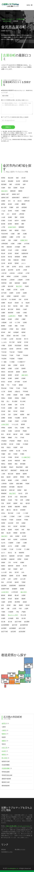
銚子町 (25, 418)
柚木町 (17, 582)
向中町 (15, 562)
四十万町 (12, 342)
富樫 (21, 434)
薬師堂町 (4, 576)
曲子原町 (23, 533)
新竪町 (18, 372)
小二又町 (17, 322)
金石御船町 (12, 628)
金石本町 (10, 270)
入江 (8, 214)
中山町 (3, 457)
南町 (2, 608)
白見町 (17, 368)
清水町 (11, 349)
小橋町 (24, 319)
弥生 (2, 582)
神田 (10, 283)
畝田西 (24, 221)
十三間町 (12, 362)
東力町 (9, 434)
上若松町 (12, 280)
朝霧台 (3, 615)
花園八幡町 (19, 484)
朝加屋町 (10, 181)
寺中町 (26, 342)
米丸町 (10, 599)
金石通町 (26, 622)
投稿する (8, 127)
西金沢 (11, 467)
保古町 (15, 526)
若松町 (25, 602)
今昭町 (24, 211)
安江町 (18, 576)
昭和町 (3, 368)
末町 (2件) (25, 375)
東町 (25, 490)
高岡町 (28, 395)
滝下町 (22, 405)
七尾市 (4, 727)
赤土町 (24, 178)
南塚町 (27, 556)
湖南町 (3, 319)
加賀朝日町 (25, 253)
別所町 (3, 523)
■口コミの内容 (15, 100)
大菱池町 (24, 250)
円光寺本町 (4, 234)
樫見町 (24, 260)
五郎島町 (4, 329)
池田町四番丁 (16, 198)
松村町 (15, 539)
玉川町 (3, 415)
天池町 (3, 188)
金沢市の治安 (7, 21)
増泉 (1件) (4, 536)
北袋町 (25, 293)
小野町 (17, 319)
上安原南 (24, 276)
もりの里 (4, 572)
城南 (9, 365)
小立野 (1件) (11, 316)
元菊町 (3, 569)
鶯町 (16, 217)
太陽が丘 (17, 392)
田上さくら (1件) (13, 615)
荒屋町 (15, 188)
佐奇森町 (16, 332)
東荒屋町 (4, 487)
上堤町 (26, 608)
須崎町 (17, 378)
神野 (2, 276)
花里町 (11, 484)
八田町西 (24, 480)
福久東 (28, 503)
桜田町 (24, 332)
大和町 (9, 395)
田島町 (22, 411)
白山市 (5, 751)
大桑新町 (4, 237)
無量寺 (3, 566)
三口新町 (4, 549)
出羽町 (3, 431)
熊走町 (28, 303)
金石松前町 (22, 632)
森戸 (21, 569)
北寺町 (18, 293)
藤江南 (15, 510)
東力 (2, 434)
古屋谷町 (18, 520)
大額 (9, 240)
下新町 (3, 612)
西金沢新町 (19, 467)
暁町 (17, 178)
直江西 (24, 618)
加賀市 (5, 741)
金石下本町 (18, 622)
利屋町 (28, 434)
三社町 (24, 336)
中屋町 (22, 454)
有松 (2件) (4, 191)
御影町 (3, 546)
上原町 (3, 286)
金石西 (28, 267)
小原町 (17, 250)
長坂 (2, 447)
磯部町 (24, 204)
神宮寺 (3, 372)
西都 (2, 385)
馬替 (28, 530)
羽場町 (27, 484)
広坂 (2, 503)
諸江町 (17, 572)
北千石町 (4, 293)
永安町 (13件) (12, 227)
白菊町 (10, 368)
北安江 (24, 296)
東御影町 (4, 493)
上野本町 (21, 214)
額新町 (25, 474)
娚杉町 (18, 566)
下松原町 (4, 359)
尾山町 (3, 253)
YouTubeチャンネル (6, 852)
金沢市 (5, 723)
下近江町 (12, 352)
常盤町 (3, 438)
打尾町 (3, 221)
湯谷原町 (4, 585)
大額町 (15, 240)
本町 (23, 530)
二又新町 (12, 516)
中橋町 (3, 454)
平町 (2, 395)
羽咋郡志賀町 (6, 772)
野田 (17, 618)
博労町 (3, 480)
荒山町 (22, 188)
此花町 (10, 319)
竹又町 (3, 408)
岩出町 (14, 214)
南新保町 (12, 556)
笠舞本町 (16, 260)
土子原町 (24, 421)
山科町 (15, 579)
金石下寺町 (4, 632)
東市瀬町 (12, 487)
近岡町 (3, 418)
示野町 (26, 349)
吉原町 (24, 595)
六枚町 (3, 602)
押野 (24, 247)
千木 (8, 385)
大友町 (3, 240)
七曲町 (3, 461)
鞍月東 (15, 306)
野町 (28, 477)
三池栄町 (10, 612)
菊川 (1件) (19, 286)
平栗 (16, 500)
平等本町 (25, 392)
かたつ (24, 263)
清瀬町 (3, 303)
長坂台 (9, 447)
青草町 (3, 178)
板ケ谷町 (4, 207)
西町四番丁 (14, 470)
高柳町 (10, 405)
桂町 (8, 267)
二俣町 (19, 516)
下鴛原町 (20, 352)
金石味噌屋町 (5, 625)
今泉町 (17, 211)
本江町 (25, 566)
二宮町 (3, 474)
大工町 (3, 392)
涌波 (14, 605)
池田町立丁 (26, 198)
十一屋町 (4, 362)
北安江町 (4, 299)
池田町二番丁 (16, 194)
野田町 (22, 477)
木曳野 (3, 618)
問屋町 (25, 431)
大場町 (13, 244)
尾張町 (17, 253)
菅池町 (3, 378)
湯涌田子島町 (5, 589)
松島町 (17, 536)
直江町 (11, 444)
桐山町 (10, 303)
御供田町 (10, 313)
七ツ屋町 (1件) (26, 457)
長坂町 (15, 447)
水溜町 (17, 546)
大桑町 (11, 237)
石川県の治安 (20, 19)
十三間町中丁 (21, 362)
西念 (17, 329)
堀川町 (3, 530)
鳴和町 (10, 464)
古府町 (25, 322)
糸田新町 (24, 207)
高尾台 (3, 398)
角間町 (25, 257)
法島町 (24, 523)
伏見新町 (23, 510)
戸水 (16, 438)
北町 (2, 296)
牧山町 (9, 533)
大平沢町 (26, 244)
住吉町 (25, 382)
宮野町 (19, 559)
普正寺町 (10, 513)
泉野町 (3, 204)
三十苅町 (4, 339)
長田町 (11, 451)
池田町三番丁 (5, 198)
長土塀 (18, 451)
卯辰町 (22, 217)
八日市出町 (14, 592)
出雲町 (17, 204)
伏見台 (3, 513)
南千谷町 (20, 556)
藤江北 (9, 510)
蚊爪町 (3, 257)
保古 (9, 526)
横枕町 (10, 595)
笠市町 (3, 260)
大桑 (8, 608)
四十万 (26, 339)
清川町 (26, 299)
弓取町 (24, 582)
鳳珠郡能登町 (6, 786)
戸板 (17, 612)
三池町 (18, 543)
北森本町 (16, 296)
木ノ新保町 (12, 299)
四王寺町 (18, 339)
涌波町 (21, 605)
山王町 (11, 339)
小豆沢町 (17, 184)
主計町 (3, 263)
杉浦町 (10, 378)
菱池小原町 (23, 497)
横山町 (17, 595)
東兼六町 (4, 490)
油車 (24, 184)
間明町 (15, 533)
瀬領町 (21, 385)
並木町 (10, 461)
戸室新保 (4, 441)
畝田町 (10, 224)
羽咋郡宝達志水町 (7, 775)
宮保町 (26, 559)
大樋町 (19, 244)
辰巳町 (3, 411)
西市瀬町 (23, 464)
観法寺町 (10, 286)
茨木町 (10, 211)
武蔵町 (22, 562)
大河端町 (17, 247)
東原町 (19, 490)
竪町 (9, 411)
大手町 (18, 237)
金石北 (21, 267)
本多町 (17, 530)
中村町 (15, 454)
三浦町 (25, 543)
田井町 (10, 392)
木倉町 (27, 286)
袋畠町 (25, 507)
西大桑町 (4, 467)
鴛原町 (3, 250)
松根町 (3, 539)
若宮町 (9, 605)
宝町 (16, 405)
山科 (9, 579)
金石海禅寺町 (24, 625)
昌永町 (3, 365)
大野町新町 (4, 244)
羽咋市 (4, 744)
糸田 (17, 207)
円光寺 (24, 230)
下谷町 (11, 355)
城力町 (22, 365)
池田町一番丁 (5, 194)
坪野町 (3, 428)
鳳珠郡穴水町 (6, 782)
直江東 (3, 622)
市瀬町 (11, 207)
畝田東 (3, 224)
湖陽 (16, 326)
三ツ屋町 (26, 549)
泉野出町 (27, 201)
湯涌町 (22, 589)
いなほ (3, 211)
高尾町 (10, 398)
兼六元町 (10, 309)
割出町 (28, 605)
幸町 (9, 332)
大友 (24, 237)
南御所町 (21, 553)
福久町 (3, 507)
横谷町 (3, 595)
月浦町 (10, 421)
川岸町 (27, 280)
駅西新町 (21, 227)
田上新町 (14, 401)
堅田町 (17, 263)
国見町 (17, 303)
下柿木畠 (4, 355)
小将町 (25, 313)
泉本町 (10, 204)
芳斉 (17, 523)
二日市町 (26, 516)
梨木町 (17, 457)
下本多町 (25, 355)
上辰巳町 (20, 273)
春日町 (10, 263)
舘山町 (22, 408)
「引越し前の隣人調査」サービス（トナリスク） (17, 826)
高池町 (15, 395)
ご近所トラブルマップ (7, 19)
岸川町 (15, 290)
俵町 (28, 415)
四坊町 (26, 345)
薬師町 (11, 576)
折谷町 (10, 253)
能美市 (5, 754)
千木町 (14, 385)
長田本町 (4, 451)
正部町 (15, 365)
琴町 (26, 316)
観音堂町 (17, 283)
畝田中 (17, 221)
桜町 (2, 336)
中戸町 (25, 451)
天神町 (10, 431)
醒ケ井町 (16, 336)
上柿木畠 (12, 273)
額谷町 (9, 477)
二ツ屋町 (4, 516)
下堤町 (18, 355)
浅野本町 (25, 181)
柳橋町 (25, 576)
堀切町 (10, 530)
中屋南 (10, 457)
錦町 (27, 467)
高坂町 (24, 398)
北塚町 (11, 293)
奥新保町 (9, 247)
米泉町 (3, 599)
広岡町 (28, 500)
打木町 (10, 221)
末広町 (17, 375)
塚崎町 (3, 421)
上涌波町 (20, 280)
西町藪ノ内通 (24, 470)
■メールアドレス (14, 117)
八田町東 (4, 484)
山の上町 (23, 579)
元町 (9, 569)
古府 (10, 322)
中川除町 (25, 444)
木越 (2, 290)
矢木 (23, 572)
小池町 (13, 234)
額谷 (2, 477)
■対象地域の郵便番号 (17, 91)
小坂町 (18, 313)
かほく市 (5, 748)
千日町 (18, 388)
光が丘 (20, 493)
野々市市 (5, 758)
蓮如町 (24, 599)
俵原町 (22, 415)
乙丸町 (10, 250)
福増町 (10, 507)
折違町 (24, 378)
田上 (8, 401)
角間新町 (17, 257)
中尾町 (18, 444)
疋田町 (3, 497)
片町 (2, 267)
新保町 (3, 375)
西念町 (24, 329)
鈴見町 (10, 382)
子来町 (22, 326)
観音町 (25, 283)
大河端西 (10, 618)
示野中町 (18, 349)
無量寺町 (10, 566)
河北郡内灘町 (7, 768)
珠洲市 (4, 737)
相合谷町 (10, 178)
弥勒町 (3, 562)
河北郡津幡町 (6, 765)
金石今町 (14, 625)
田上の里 (23, 615)
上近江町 (4, 273)
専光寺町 (4, 388)
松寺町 (24, 536)
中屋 (20, 608)
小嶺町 (10, 326)
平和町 (26, 520)
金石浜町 (13, 632)
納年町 (15, 477)
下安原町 (12, 359)
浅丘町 (3, 181)
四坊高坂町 (18, 345)
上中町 (27, 273)
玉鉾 (9, 415)
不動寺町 (4, 520)
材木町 (3, 332)
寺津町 (22, 428)
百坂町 (15, 569)
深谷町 (9, 503)
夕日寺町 (9, 582)
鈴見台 (3, 382)
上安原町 (16, 276)
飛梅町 (10, 438)
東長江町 (12, 490)
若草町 (10, 602)
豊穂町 (19, 441)
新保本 (25, 372)
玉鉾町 (15, 415)
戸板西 (24, 612)
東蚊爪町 (20, 487)
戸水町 (22, 438)
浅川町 (18, 181)
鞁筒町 (23, 424)
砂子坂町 (17, 382)
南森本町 (12, 559)
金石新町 (4, 628)
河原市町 (4, 283)
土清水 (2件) (5, 424)
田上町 (3, 405)
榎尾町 (17, 230)
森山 (10, 572)
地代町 (19, 342)
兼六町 (3, 309)
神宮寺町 (10, 372)
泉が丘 (20, 201)
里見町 (9, 336)
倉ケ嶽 (3, 306)
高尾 (21, 395)
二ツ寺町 (25, 513)
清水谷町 (4, 349)
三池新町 (10, 543)
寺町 (28, 428)
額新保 (18, 474)
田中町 (15, 411)
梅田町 (17, 224)
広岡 (21, 500)
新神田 (24, 368)
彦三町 (10, 497)
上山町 (3, 217)
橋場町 (10, 480)
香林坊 (18, 309)
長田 (21, 447)
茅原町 (10, 418)
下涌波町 (20, 359)
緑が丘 (10, 553)
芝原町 (10, 345)
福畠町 (15, 503)
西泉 (16, 464)
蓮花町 (17, 599)
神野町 (9, 276)
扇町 (18, 234)
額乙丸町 (10, 474)
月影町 (17, 421)
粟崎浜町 (13, 191)
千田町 (11, 388)
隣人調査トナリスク (20, 849)
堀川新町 (23, 526)
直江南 (10, 622)
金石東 (3, 270)
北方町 (22, 290)
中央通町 (17, 418)
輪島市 (5, 734)
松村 (9, 539)
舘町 (16, 408)
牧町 (2, 533)
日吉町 (10, 500)
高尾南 (17, 398)
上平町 (3, 227)
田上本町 (23, 401)
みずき (10, 546)
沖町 (2, 247)
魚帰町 (10, 217)
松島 (11, 536)
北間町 (9, 296)
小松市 (5, 730)
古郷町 (3, 313)
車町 (21, 306)
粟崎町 (20, 191)
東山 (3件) (12, 493)
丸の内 (3, 543)
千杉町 (25, 388)
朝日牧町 (4, 184)
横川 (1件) (24, 592)
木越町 (9, 290)
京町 (20, 299)
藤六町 (15, 434)
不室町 (11, 520)
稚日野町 (17, 602)
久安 (16, 497)
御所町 (3, 316)
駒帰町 (3, 326)
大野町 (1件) (23, 240)
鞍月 (9, 306)
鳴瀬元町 (17, 461)
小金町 (25, 309)
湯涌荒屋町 (12, 585)
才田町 (11, 329)
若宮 (2, 605)
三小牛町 (18, 549)
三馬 (9, 562)
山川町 (3, 579)
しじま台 (4, 342)
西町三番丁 (4, 470)
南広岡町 (4, 559)
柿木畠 (10, 257)
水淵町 (24, 546)
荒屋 (9, 188)
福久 (21, 503)
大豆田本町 (23, 539)
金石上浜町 (22, 628)
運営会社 (3, 849)
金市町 (14, 267)
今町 (2, 214)
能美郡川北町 (6, 761)
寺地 (16, 428)
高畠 (2, 401)
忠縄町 (10, 408)
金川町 (18, 270)
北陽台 (3, 526)
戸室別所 (12, 441)
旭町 (10, 184)
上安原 (14, 608)
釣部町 (10, 428)
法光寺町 (10, 523)
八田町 (17, 480)
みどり (3, 553)
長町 (9, 454)
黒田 (27, 306)
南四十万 (4, 556)
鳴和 (24, 461)
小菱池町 (4, 322)
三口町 (11, 549)
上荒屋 (25, 270)
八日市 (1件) (4, 592)
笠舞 (9, 260)
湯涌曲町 (14, 589)
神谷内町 (4, 280)
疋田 (26, 493)
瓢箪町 (3, 500)
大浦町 (25, 234)
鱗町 (23, 224)
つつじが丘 (15, 424)
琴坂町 (20, 316)
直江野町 (4, 444)
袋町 (2, 510)
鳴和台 (3, 464)
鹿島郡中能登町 (6, 779)
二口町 (18, 513)
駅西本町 (4, 230)
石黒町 (3, 201)
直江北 (26, 441)
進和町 (10, 375)
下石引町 (4, 352)
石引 (9, 201)
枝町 (10, 230)
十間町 (3, 345)
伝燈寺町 (17, 431)
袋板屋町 (17, 507)
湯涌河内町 (22, 585)
